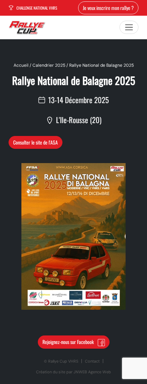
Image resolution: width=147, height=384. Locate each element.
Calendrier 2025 (48, 65)
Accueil (21, 65)
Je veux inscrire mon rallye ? (108, 7)
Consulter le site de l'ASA (35, 142)
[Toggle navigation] (129, 27)
